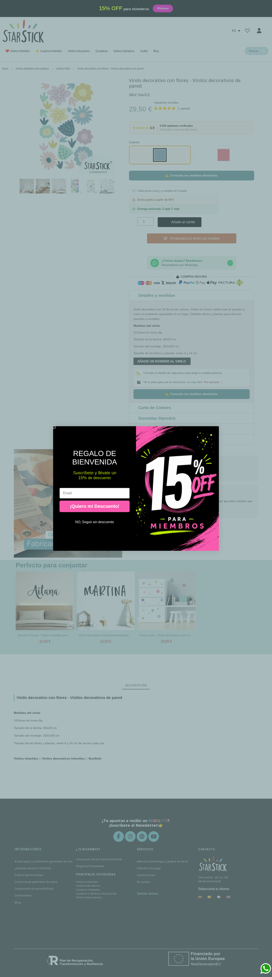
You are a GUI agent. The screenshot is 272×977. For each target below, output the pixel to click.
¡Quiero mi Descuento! (94, 506)
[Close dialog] (54, 427)
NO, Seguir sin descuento (94, 522)
